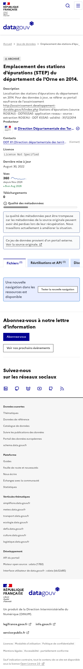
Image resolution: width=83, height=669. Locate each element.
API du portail (11, 558)
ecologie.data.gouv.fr (15, 522)
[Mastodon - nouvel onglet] (17, 389)
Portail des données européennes (22, 439)
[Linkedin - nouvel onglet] (6, 389)
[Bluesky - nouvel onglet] (28, 389)
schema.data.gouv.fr (15, 445)
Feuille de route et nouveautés (20, 468)
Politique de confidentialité (58, 643)
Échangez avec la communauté (21, 480)
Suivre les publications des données (23, 432)
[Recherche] (68, 6)
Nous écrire (10, 474)
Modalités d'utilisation (27, 643)
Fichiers (14, 263)
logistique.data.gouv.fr (16, 542)
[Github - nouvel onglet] (51, 389)
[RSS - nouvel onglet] (62, 389)
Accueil (7, 44)
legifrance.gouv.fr (15, 624)
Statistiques (10, 487)
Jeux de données (26, 44)
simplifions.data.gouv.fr (16, 503)
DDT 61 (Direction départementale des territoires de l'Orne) (35, 142)
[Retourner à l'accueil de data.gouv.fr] (18, 26)
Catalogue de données (16, 426)
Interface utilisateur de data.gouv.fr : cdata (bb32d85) (34, 571)
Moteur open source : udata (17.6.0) (23, 564)
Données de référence (16, 419)
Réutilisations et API (48, 262)
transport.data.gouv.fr (16, 516)
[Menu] (78, 6)
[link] (16, 337)
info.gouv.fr (44, 624)
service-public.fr (14, 633)
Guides (7, 461)
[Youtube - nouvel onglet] (39, 389)
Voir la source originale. (22, 244)
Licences (8, 643)
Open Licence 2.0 (30, 664)
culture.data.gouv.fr (14, 535)
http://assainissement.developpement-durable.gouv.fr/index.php (29, 108)
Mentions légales (12, 651)
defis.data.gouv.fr (13, 529)
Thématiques (10, 413)
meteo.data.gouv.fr (14, 509)
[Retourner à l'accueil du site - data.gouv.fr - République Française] (44, 593)
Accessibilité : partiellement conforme (46, 651)
